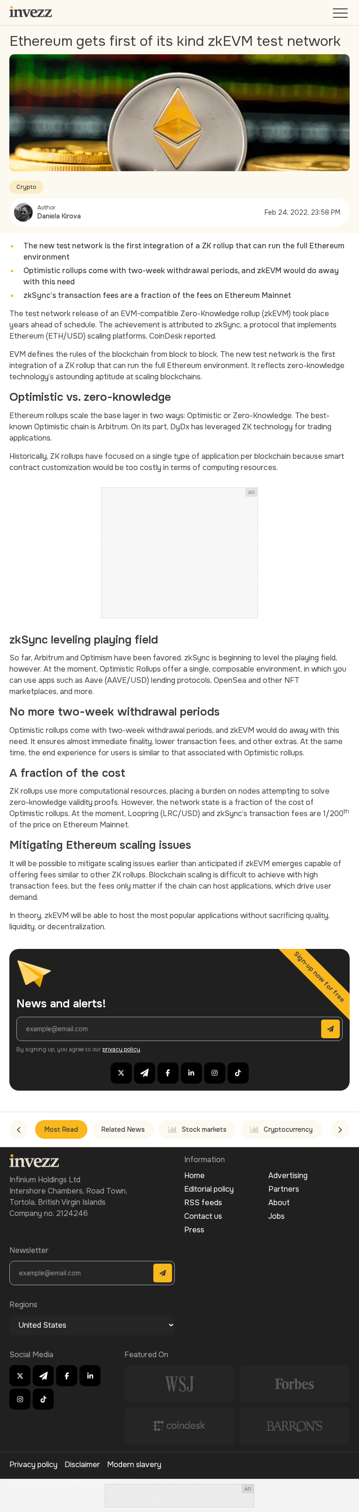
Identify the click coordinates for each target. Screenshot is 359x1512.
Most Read (61, 1129)
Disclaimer (82, 1464)
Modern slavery (134, 1464)
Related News (123, 1129)
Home (194, 1175)
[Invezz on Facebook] (168, 1073)
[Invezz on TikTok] (238, 1073)
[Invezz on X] (121, 1073)
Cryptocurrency (288, 1129)
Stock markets (204, 1129)
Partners (283, 1189)
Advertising (288, 1175)
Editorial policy (209, 1189)
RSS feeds (203, 1203)
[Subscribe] (330, 1029)
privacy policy (121, 1049)
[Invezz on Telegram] (144, 1073)
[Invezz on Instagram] (214, 1073)
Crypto (26, 187)
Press (194, 1230)
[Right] (340, 1129)
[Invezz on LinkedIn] (191, 1073)
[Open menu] (341, 15)
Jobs (276, 1216)
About (279, 1203)
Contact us (203, 1216)
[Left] (18, 1129)
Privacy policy (33, 1464)
